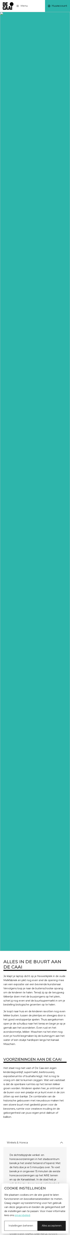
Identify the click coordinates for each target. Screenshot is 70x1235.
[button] (22, 6)
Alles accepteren (52, 1225)
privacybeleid (22, 1215)
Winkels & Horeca (17, 1142)
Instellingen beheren (20, 1225)
